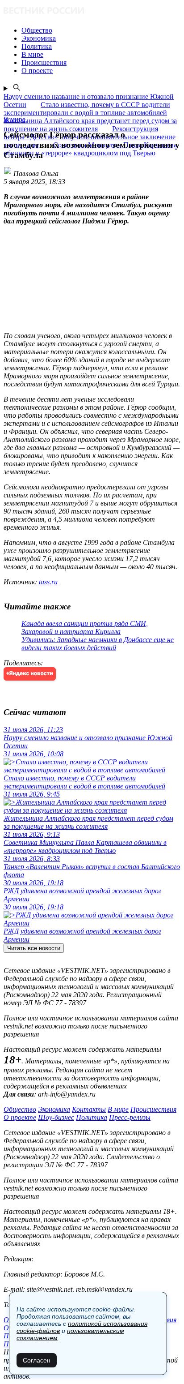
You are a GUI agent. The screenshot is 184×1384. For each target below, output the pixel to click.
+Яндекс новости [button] (29, 673)
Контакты (89, 1109)
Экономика (54, 1109)
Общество (20, 1109)
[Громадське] (92, 11)
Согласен (36, 1360)
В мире (118, 1109)
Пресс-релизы (130, 1117)
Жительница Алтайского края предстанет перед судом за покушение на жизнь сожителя (90, 125)
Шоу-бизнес (56, 1117)
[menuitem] (100, 30)
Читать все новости (33, 948)
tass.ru (48, 582)
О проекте (20, 1117)
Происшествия (153, 1109)
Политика (91, 1117)
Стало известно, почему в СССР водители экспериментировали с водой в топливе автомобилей (87, 108)
